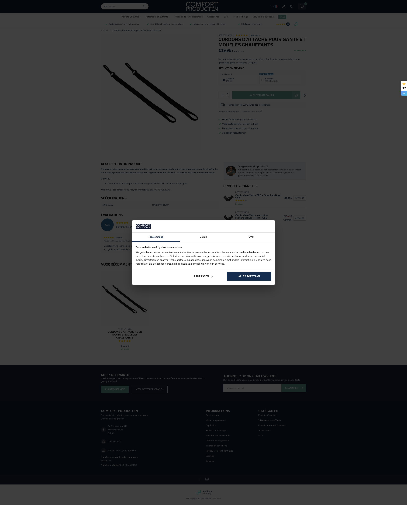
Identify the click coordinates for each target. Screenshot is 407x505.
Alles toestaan (249, 276)
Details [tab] (203, 236)
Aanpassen (201, 276)
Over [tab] (251, 236)
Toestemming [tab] (155, 236)
